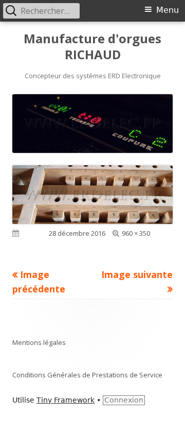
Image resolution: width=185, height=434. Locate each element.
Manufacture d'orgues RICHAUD (92, 47)
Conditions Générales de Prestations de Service (87, 374)
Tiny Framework (65, 400)
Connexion (123, 400)
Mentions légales (39, 342)
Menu (167, 10)
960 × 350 (136, 233)
